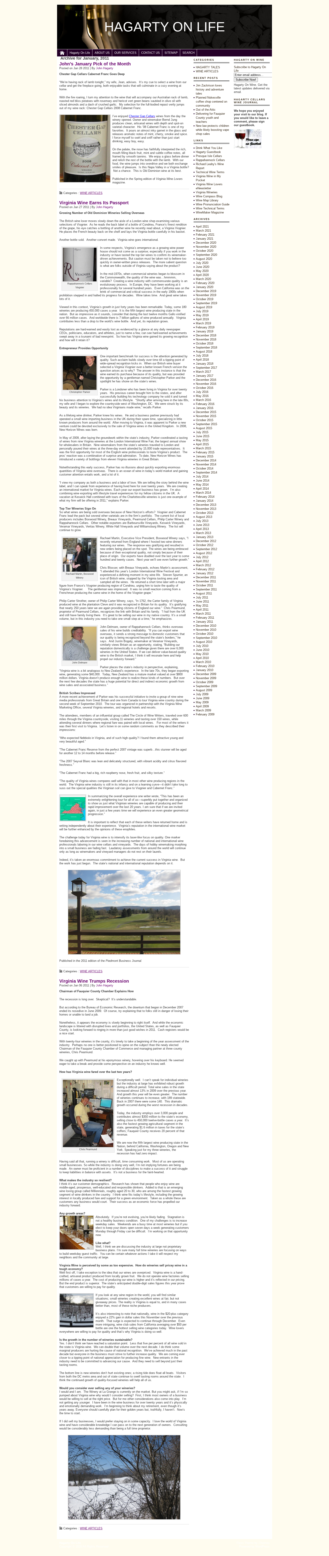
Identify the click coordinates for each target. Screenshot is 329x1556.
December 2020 (206, 242)
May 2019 (202, 315)
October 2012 (204, 545)
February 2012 (205, 569)
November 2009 (206, 678)
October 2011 (204, 585)
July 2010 (202, 646)
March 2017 (203, 371)
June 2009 (202, 698)
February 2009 (205, 714)
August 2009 (204, 690)
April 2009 (202, 706)
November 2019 (206, 295)
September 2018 (206, 347)
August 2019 (204, 307)
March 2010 (203, 662)
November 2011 (206, 581)
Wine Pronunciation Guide (212, 204)
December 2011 (206, 577)
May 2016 (202, 396)
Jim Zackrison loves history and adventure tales (210, 89)
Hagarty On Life (80, 52)
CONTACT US (150, 52)
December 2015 (206, 412)
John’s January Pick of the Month (95, 63)
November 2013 (206, 508)
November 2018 (206, 339)
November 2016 (206, 383)
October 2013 (204, 512)
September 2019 (206, 303)
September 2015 (206, 424)
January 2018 (204, 363)
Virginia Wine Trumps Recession (94, 981)
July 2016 (202, 392)
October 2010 (204, 633)
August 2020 (204, 258)
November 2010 (206, 629)
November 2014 (206, 464)
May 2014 (202, 484)
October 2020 (204, 250)
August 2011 (204, 593)
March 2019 (203, 323)
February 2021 (205, 234)
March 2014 (203, 492)
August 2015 (204, 428)
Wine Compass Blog (209, 196)
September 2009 (206, 686)
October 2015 (204, 420)
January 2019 (204, 331)
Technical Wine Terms (210, 172)
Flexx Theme (245, 1543)
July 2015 (202, 432)
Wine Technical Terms (210, 208)
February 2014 (205, 496)
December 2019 (206, 291)
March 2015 (203, 448)
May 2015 (202, 440)
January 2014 (204, 500)
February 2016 (205, 404)
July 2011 (202, 597)
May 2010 (202, 654)
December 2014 (206, 460)
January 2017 (204, 375)
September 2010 (206, 637)
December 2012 (206, 541)
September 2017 (206, 367)
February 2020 (205, 283)
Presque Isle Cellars (209, 156)
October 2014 (204, 468)
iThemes (264, 1543)
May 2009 (202, 702)
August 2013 (204, 517)
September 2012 (206, 549)
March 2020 (203, 279)
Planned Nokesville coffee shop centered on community (211, 101)
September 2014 (206, 472)
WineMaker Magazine (210, 212)
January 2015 (204, 456)
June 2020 (202, 267)
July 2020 (202, 263)
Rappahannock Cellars (210, 160)
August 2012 (204, 553)
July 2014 (202, 476)
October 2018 (204, 343)
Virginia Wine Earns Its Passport (94, 202)
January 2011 (204, 621)
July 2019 (202, 311)
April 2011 (202, 609)
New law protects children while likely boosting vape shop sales (212, 130)
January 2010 (204, 670)
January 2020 (204, 287)
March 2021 (203, 230)
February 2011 (205, 617)
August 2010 (204, 641)
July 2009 (202, 694)
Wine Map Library (207, 200)
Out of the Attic (206, 109)
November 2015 (206, 416)
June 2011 (202, 601)
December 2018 (206, 335)
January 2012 (204, 573)
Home (62, 52)
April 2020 (202, 275)
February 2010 (205, 666)
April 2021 (202, 226)
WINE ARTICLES (91, 193)
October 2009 (204, 682)
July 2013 (202, 521)
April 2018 (202, 359)
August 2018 (204, 351)
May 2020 (202, 271)
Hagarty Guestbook (208, 152)
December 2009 (206, 674)
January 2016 (204, 408)
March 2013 (203, 533)
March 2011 (203, 613)
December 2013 (206, 504)
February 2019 (205, 327)
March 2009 (203, 710)
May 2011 (202, 605)
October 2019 (204, 299)
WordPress (262, 1546)
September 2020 (206, 254)
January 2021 (204, 238)
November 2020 (206, 246)
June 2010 (202, 650)
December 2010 (206, 625)
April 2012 (202, 561)
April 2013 (202, 529)
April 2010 (202, 658)
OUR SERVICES (125, 52)
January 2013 (204, 537)
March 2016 (203, 400)
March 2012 (203, 565)
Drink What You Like (209, 148)
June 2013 (202, 525)
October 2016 (204, 388)
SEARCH (188, 52)
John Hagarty (104, 68)
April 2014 (202, 488)
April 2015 (202, 444)
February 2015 (205, 452)
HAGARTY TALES (208, 67)
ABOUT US (102, 52)
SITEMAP (171, 52)
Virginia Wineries (207, 192)
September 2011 (206, 589)
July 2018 (202, 355)
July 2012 (202, 557)
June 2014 (202, 480)
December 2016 (206, 379)
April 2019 (202, 319)
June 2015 (202, 436)
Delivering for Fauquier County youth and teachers (210, 117)
